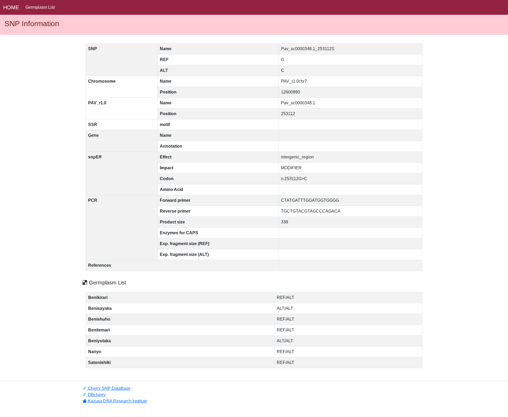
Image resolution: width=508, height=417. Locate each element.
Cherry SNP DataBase (108, 388)
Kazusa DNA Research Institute (117, 401)
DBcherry (96, 394)
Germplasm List (40, 7)
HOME (11, 7)
